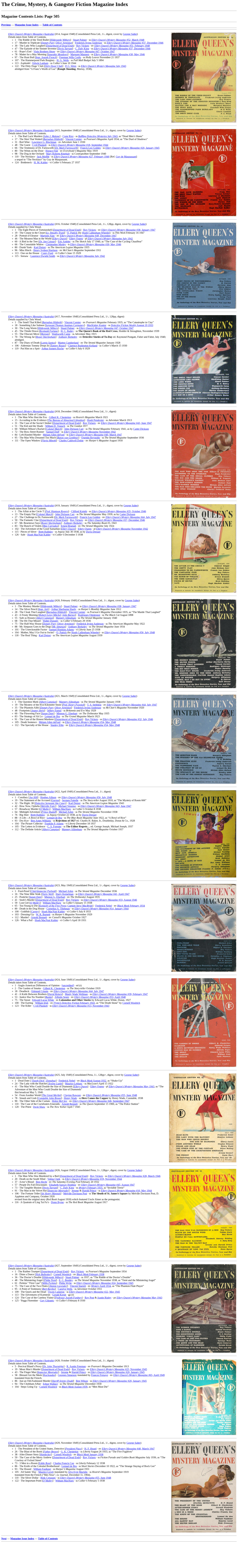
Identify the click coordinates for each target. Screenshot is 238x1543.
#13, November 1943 (80, 1005)
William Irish (41, 1003)
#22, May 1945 (94, 1291)
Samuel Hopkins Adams (61, 629)
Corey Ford (47, 253)
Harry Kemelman (65, 894)
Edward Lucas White (43, 1000)
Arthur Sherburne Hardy (63, 609)
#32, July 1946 (128, 719)
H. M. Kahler (41, 162)
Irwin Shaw (39, 1106)
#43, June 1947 (126, 423)
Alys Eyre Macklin (77, 1472)
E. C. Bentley (66, 1280)
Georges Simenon (67, 1375)
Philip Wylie (65, 1283)
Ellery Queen (76, 238)
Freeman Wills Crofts (70, 57)
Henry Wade (70, 1098)
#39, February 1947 (120, 994)
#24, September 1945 (104, 1283)
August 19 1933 (132, 325)
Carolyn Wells (65, 1289)
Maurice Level (45, 1472)
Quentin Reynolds (90, 437)
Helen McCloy (59, 1101)
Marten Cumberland (68, 342)
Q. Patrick (72, 232)
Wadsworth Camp (61, 334)
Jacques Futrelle (70, 800)
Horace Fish (51, 150)
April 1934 (101, 1286)
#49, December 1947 (88, 235)
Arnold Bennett (39, 917)
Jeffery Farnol (54, 710)
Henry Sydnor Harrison (45, 250)
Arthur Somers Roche (52, 348)
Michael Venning (67, 806)
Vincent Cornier (73, 139)
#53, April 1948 (100, 997)
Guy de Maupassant (126, 156)
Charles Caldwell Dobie (71, 440)
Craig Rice (68, 136)
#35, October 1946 (119, 511)
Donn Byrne (57, 1202)
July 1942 (110, 238)
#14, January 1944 (101, 908)
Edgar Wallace (50, 1383)
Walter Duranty (50, 620)
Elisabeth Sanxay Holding (62, 1184)
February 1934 (131, 905)
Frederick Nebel (103, 905)
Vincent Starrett (78, 1286)
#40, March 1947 (95, 434)
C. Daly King (82, 48)
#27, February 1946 (81, 156)
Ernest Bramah (68, 526)
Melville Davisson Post (75, 1193)
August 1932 (93, 1080)
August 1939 (74, 1386)
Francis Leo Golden (90, 147)
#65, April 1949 (139, 1375)
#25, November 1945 (118, 1369)
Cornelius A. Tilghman (58, 908)
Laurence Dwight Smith (42, 256)
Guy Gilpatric (47, 1300)
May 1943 (131, 1086)
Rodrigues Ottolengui (89, 615)
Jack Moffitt (43, 156)
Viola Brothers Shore (44, 51)
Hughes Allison (48, 797)
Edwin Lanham (40, 63)
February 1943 (74, 1003)
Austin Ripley (104, 1297)
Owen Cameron (56, 1291)
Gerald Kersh (59, 1294)
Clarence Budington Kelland (82, 345)
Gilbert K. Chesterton (60, 417)
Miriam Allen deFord (53, 434)
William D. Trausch (55, 426)
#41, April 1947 (104, 894)
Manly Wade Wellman (76, 994)
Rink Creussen (48, 1477)
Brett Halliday (46, 531)
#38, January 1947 (128, 229)
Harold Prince (89, 1190)
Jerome (75, 1190)
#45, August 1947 (108, 1184)
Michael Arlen (66, 812)
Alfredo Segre (62, 997)
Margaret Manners (79, 54)
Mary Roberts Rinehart (58, 153)
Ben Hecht (41, 1181)
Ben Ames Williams (41, 820)
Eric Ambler (64, 241)
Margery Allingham (66, 618)
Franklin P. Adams (54, 823)
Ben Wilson (82, 1381)
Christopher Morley (56, 244)
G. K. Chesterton (69, 1451)
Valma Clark (53, 1179)
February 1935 (90, 1187)
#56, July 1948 (129, 632)
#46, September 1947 (101, 1101)
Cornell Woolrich (131, 1003)
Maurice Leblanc (73, 1083)
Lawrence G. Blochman (44, 142)
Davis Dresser (93, 531)
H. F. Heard (90, 1448)
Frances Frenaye (99, 1375)
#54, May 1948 (90, 722)
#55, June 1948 (111, 1095)
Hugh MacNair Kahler (39, 534)
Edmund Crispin (39, 991)
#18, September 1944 (79, 145)
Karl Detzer (40, 247)
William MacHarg (61, 809)
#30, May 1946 (119, 54)
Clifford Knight (79, 511)
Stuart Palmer (80, 39)
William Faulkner (42, 1469)
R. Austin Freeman (76, 1366)
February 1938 (90, 1274)
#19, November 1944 (93, 1179)
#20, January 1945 (132, 147)
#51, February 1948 (122, 45)
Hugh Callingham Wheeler (96, 232)
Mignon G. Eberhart (67, 713)
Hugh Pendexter (95, 420)
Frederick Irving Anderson (88, 42)
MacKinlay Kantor (96, 325)
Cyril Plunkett (39, 145)
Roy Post (89, 1297)
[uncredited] (68, 985)
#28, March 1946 (134, 1176)
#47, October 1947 (87, 51)
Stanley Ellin (57, 725)
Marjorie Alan (47, 235)
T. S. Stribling (94, 704)
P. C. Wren (70, 66)
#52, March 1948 (117, 39)
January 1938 (90, 1454)
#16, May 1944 (126, 1190)
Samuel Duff (52, 431)
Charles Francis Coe (63, 1463)
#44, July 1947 (131, 517)
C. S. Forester (54, 826)
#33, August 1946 (110, 900)
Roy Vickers (82, 45)
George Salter (130, 34)
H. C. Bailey (67, 331)
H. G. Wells (63, 60)
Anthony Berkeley (67, 337)
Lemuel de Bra (52, 716)
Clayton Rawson (72, 1095)
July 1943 (103, 66)
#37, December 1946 (135, 42)
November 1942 (90, 431)
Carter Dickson (141, 429)
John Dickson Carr (74, 429)
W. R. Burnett (43, 914)
